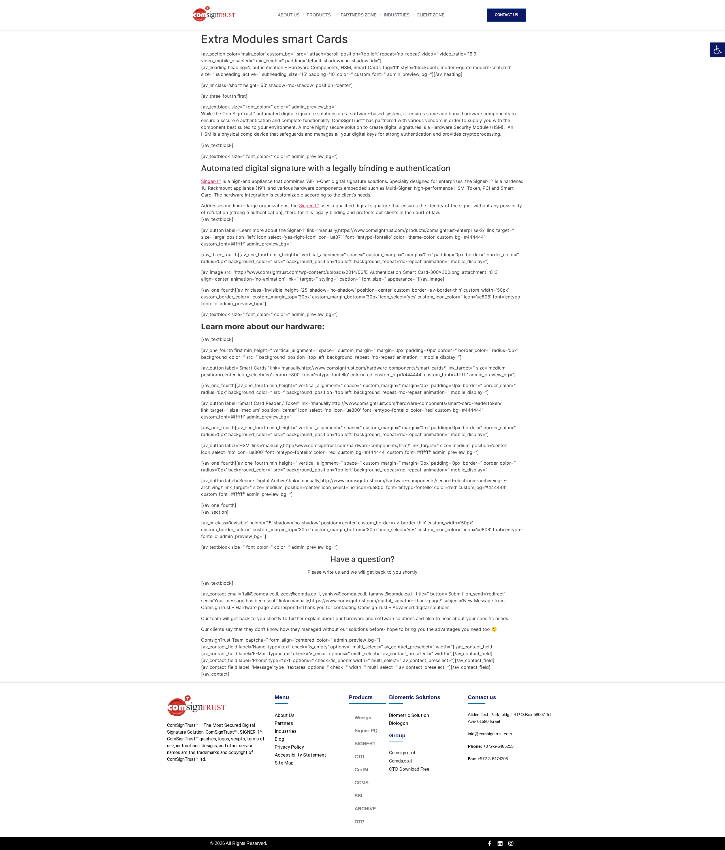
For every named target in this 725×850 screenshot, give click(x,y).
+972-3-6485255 (490, 746)
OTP (359, 822)
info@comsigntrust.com (490, 733)
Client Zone (431, 14)
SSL (359, 795)
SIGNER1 (365, 743)
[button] (717, 49)
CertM (361, 769)
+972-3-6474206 (488, 758)
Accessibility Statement (300, 755)
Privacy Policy (289, 747)
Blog (279, 739)
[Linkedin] (500, 843)
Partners (284, 723)
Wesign (363, 717)
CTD (359, 756)
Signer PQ (366, 730)
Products (319, 14)
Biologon (398, 723)
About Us (289, 14)
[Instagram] (511, 843)
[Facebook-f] (489, 843)
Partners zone (359, 14)
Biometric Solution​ (409, 715)
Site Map (284, 763)
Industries (397, 14)
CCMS (361, 782)
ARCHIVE (365, 808)
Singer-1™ (211, 181)
